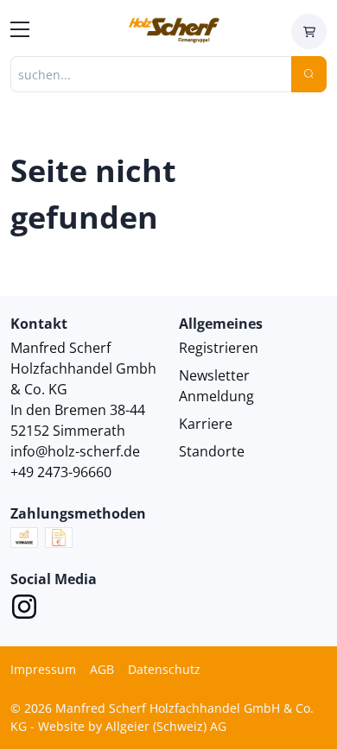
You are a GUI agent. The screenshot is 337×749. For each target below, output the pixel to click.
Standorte (212, 451)
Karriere (205, 423)
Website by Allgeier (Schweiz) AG (132, 726)
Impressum (43, 669)
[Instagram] (24, 609)
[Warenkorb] (309, 31)
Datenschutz (164, 669)
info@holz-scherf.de (75, 451)
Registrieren (218, 347)
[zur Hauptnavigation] (19, 32)
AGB (102, 669)
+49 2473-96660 (60, 472)
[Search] (309, 74)
